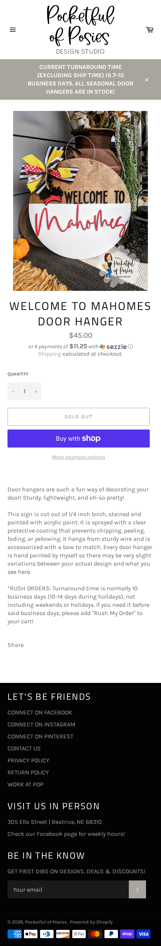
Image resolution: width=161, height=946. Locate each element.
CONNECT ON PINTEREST (40, 736)
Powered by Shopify (91, 922)
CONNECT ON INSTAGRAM (41, 724)
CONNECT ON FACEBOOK (39, 712)
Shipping (49, 353)
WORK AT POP (25, 784)
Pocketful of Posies (46, 922)
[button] (80, 346)
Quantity (17, 374)
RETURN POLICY (28, 772)
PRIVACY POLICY (28, 760)
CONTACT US (24, 748)
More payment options (78, 457)
